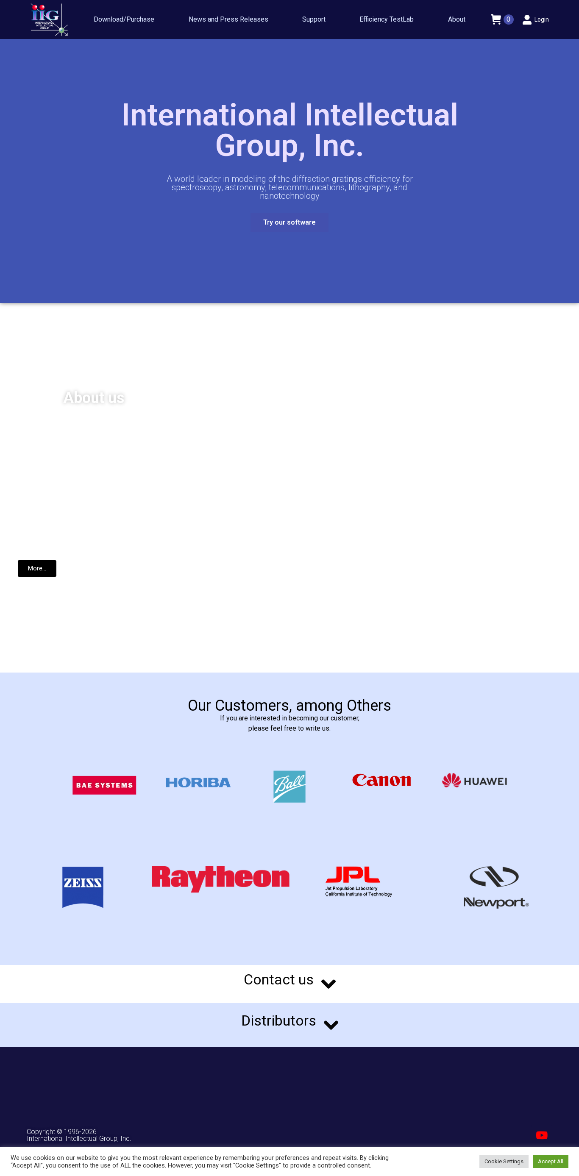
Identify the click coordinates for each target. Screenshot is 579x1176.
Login (541, 19)
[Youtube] (541, 1135)
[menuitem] (124, 19)
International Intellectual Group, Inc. (79, 1138)
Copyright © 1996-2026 (62, 1132)
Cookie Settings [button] (503, 1161)
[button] (289, 222)
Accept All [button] (550, 1161)
